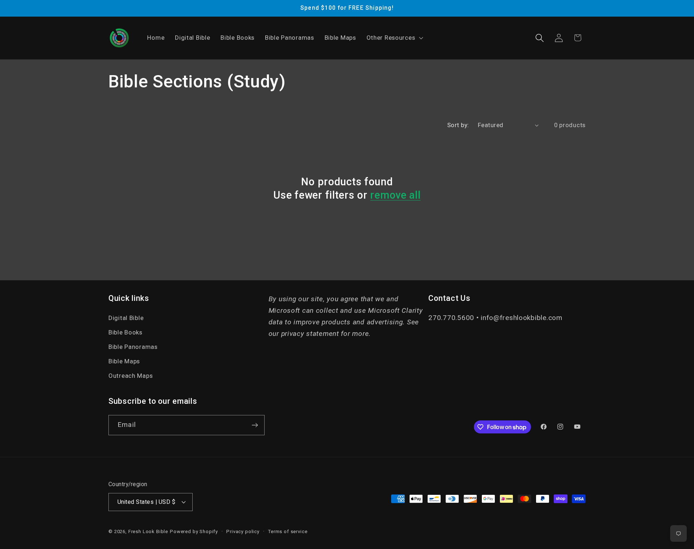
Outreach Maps (130, 375)
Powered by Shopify (194, 531)
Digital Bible (125, 317)
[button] (394, 38)
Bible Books (125, 332)
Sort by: (458, 125)
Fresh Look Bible (148, 531)
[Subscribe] (254, 425)
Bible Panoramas (133, 346)
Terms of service (287, 531)
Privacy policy (243, 531)
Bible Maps (124, 361)
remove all (395, 195)
